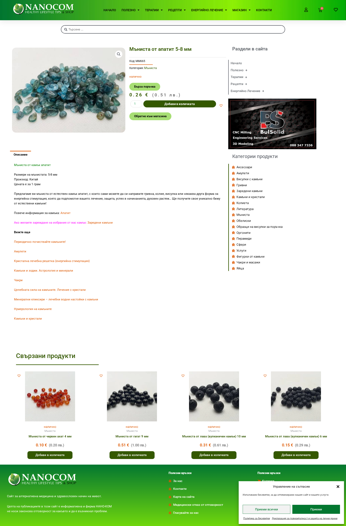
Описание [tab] (20, 154)
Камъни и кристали (28, 318)
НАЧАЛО (110, 10)
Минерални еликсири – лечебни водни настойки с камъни (56, 299)
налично (50, 427)
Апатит (65, 213)
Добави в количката (179, 104)
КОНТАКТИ (264, 10)
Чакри (18, 280)
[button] (338, 487)
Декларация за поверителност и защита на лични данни (304, 518)
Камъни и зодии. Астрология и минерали (43, 270)
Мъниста (150, 68)
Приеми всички (266, 509)
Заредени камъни (100, 222)
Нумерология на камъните (33, 309)
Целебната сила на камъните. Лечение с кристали (50, 290)
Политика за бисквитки (256, 518)
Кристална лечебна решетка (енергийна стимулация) (52, 261)
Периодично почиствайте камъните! (40, 242)
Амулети (20, 251)
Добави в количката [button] (49, 455)
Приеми (316, 509)
